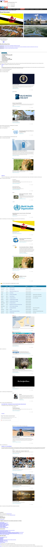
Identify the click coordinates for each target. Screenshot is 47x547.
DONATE (41, 9)
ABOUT (5, 9)
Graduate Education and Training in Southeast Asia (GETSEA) (7, 530)
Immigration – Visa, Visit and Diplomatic (6, 446)
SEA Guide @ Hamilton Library (4, 540)
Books (3, 41)
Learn (0, 543)
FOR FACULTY (32, 9)
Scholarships (2, 413)
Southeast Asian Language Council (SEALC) (5, 531)
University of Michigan (2, 526)
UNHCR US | (3, 175)
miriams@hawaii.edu (9, 513)
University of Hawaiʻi (2, 542)
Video (3, 42)
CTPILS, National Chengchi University (4, 534)
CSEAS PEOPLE (37, 9)
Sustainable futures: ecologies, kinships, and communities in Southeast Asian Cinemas (10, 45)
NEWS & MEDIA (10, 9)
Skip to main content (2, 0)
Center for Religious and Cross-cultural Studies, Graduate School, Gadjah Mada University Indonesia (12, 532)
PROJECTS (18, 9)
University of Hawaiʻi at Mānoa (3, 525)
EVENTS (14, 9)
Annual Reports (2, 537)
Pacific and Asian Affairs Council (4, 541)
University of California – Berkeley (4, 524)
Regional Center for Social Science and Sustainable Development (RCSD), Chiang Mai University (11, 533)
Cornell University (2, 522)
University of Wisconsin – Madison (4, 527)
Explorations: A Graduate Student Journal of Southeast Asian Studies (8, 539)
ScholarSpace (1, 538)
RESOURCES (22, 9)
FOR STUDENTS (27, 9)
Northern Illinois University (3, 523)
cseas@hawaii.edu (2, 519)
